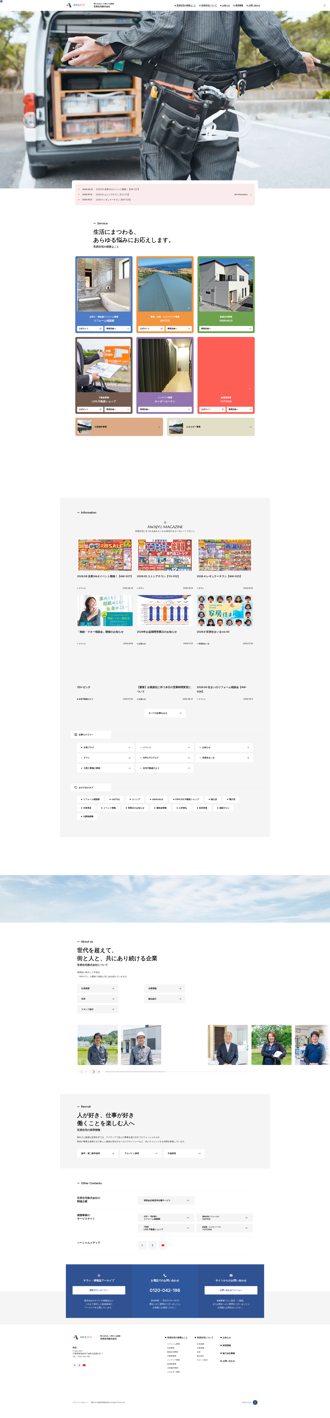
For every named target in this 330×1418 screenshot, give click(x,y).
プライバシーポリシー (80, 1402)
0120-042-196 (165, 1290)
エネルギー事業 (173, 1372)
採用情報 (227, 1345)
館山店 (214, 799)
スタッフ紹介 (202, 1360)
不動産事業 (171, 1356)
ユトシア (136, 799)
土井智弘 (183, 808)
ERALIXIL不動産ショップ (187, 799)
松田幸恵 (203, 808)
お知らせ (227, 1337)
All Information (241, 194)
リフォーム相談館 (91, 799)
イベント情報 (109, 808)
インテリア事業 (173, 1360)
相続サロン (224, 808)
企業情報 (200, 1348)
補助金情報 (161, 808)
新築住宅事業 (172, 1352)
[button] (94, 1072)
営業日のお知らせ (136, 808)
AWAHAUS (157, 799)
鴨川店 (232, 799)
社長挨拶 (200, 1344)
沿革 (199, 1352)
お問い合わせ (229, 1361)
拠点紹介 (200, 1356)
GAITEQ (116, 799)
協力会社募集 (229, 1353)
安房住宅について (205, 1337)
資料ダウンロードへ (99, 1290)
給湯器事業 (171, 1364)
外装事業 (170, 1348)
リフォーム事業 (173, 1344)
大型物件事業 (172, 1368)
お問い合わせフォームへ (231, 1290)
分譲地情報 (88, 816)
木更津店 (87, 808)
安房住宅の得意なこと (177, 1337)
